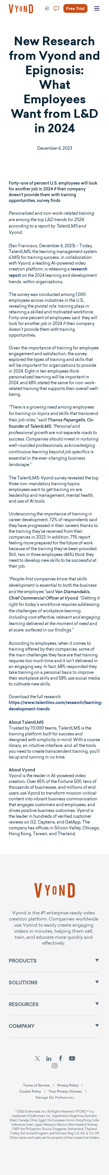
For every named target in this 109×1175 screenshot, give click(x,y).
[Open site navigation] (96, 8)
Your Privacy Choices (65, 1091)
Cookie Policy (30, 1091)
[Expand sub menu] (97, 960)
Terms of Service (36, 1085)
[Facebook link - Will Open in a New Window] (60, 1059)
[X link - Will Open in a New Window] (37, 1059)
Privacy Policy (67, 1085)
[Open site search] (17, 30)
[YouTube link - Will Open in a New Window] (72, 1059)
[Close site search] (99, 29)
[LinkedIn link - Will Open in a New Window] (49, 1059)
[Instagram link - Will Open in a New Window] (54, 1066)
